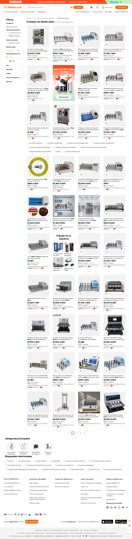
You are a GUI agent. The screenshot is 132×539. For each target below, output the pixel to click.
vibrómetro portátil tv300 (55, 143)
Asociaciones (110, 499)
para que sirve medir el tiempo (113, 469)
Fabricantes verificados (62, 483)
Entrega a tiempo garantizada (38, 490)
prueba (58, 151)
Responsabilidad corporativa (12, 490)
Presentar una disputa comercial (90, 490)
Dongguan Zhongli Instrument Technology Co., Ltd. (115, 57)
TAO (81, 530)
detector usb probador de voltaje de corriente (93, 147)
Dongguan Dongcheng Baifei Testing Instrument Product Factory (89, 97)
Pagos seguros (33, 483)
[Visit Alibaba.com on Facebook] (107, 507)
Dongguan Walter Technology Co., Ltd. (64, 384)
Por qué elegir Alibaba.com (12, 483)
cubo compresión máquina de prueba (100, 461)
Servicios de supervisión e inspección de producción (37, 498)
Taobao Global (74, 530)
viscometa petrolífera (25, 461)
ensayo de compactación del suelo (75, 461)
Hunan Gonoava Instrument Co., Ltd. (114, 384)
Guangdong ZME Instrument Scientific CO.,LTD (38, 187)
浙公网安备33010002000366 (98, 536)
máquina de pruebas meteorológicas (66, 147)
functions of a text (94, 469)
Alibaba (29, 18)
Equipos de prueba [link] (63, 18)
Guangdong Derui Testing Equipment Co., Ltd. (64, 59)
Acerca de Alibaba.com (11, 479)
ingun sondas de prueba (14, 465)
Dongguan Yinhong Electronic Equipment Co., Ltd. (115, 265)
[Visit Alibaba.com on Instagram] (119, 507)
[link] (129, 520)
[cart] (97, 7)
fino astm (10, 461)
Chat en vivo (84, 486)
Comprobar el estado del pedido (116, 490)
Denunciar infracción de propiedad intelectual (91, 498)
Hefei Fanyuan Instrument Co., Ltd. (63, 136)
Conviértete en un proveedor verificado (115, 494)
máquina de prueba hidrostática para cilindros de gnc (22, 469)
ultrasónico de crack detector (65, 465)
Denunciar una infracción (88, 503)
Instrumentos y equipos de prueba (44, 18)
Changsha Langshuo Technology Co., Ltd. (38, 423)
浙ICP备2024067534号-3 (115, 536)
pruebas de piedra (41, 461)
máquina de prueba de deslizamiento (104, 143)
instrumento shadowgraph (86, 465)
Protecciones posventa (36, 494)
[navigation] (14, 226)
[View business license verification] (83, 536)
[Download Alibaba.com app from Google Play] (121, 522)
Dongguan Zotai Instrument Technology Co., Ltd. (89, 384)
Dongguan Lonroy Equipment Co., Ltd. (89, 136)
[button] (71, 7)
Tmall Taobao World (56, 530)
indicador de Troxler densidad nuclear (78, 143)
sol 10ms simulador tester (73, 151)
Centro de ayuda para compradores (91, 483)
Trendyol (86, 530)
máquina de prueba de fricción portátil (40, 151)
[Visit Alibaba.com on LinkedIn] (111, 507)
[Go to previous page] (68, 433)
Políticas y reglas (34, 503)
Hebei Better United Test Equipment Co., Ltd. (89, 306)
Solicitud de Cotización (62, 486)
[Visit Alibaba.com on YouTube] (123, 507)
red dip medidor (56, 461)
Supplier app (71, 521)
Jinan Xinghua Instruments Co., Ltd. (88, 423)
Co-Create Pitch (9, 486)
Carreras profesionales (11, 494)
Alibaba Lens (13, 521)
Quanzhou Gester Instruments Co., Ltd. (38, 57)
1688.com (46, 530)
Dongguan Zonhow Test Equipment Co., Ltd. (89, 57)
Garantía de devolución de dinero (39, 486)
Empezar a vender (111, 486)
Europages (94, 530)
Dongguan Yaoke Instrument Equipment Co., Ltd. (38, 136)
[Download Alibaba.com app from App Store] (107, 522)
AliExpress (38, 530)
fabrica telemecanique (77, 469)
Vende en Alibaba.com (113, 483)
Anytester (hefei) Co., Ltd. (35, 98)
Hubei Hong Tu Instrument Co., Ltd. (114, 187)
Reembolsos (84, 494)
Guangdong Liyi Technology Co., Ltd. (38, 227)
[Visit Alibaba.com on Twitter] (115, 507)
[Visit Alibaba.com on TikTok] (127, 507)
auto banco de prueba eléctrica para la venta (39, 465)
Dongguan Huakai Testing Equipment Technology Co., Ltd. (64, 227)
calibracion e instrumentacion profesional (54, 469)
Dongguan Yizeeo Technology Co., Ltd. (89, 227)
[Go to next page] (84, 433)
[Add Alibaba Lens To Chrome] (31, 522)
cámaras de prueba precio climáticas (40, 147)
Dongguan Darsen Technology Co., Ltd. (115, 308)
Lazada (66, 530)
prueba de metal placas (36, 143)
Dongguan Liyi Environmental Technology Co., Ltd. (115, 136)
